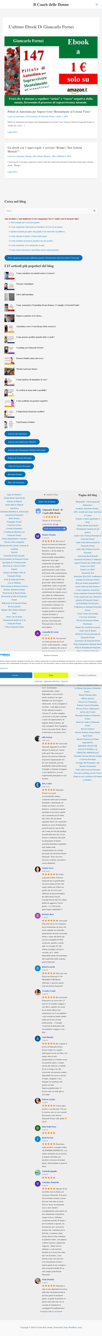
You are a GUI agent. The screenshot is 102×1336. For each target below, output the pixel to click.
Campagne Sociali (14, 521)
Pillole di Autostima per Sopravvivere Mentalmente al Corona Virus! (49, 111)
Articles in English (14, 501)
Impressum (64, 681)
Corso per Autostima (87, 617)
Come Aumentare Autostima (87, 590)
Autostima (14, 508)
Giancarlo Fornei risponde (14, 555)
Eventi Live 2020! (87, 566)
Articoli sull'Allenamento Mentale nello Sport (27, 450)
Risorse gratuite (14, 606)
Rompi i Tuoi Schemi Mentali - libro (41, 156)
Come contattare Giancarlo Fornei (88, 593)
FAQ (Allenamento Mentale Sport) (88, 644)
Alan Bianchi (47, 1037)
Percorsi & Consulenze (87, 701)
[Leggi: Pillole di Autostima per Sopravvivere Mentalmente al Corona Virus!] (50, 71)
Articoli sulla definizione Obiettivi (22, 441)
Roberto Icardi (48, 966)
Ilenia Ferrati (47, 1137)
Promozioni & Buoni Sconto (14, 593)
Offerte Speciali (87, 698)
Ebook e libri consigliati (14, 542)
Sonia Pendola (48, 1279)
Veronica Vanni (48, 990)
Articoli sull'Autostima (17, 433)
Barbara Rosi (47, 914)
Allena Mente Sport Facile (14, 498)
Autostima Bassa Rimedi (88, 556)
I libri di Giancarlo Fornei (87, 684)
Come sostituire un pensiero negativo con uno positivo (32, 240)
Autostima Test (87, 573)
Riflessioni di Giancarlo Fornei (14, 603)
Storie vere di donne (14, 616)
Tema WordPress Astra (73, 1327)
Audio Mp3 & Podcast (14, 504)
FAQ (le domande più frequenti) (88, 647)
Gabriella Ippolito (49, 1171)
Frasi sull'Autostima (16, 482)
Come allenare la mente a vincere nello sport (29, 236)
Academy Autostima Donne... (88, 508)
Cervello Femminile (14, 528)
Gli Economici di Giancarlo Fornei (40, 116)
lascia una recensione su (53, 528)
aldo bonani (47, 737)
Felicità (14, 552)
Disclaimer (87, 623)
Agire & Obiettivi (14, 494)
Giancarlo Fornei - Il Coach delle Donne (52, 511)
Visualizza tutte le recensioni (51, 1311)
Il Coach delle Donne (51, 4)
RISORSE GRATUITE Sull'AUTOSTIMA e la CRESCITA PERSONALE (88, 749)
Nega (51, 675)
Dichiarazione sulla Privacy (52, 681)
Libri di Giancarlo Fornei (14, 579)
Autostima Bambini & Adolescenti (14, 511)
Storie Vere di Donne (46, 501)
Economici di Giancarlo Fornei (87, 640)
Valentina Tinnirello (50, 1182)
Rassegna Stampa (15, 474)
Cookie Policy (38, 681)
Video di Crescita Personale (19, 466)
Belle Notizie (14, 518)
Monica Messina (49, 534)
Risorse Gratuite (87, 728)
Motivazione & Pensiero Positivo (14, 586)
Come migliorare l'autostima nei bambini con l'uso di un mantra (36, 227)
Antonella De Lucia (50, 631)
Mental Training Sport (88, 695)
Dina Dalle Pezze (49, 1126)
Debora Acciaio (48, 1099)
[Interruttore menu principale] (97, 4)
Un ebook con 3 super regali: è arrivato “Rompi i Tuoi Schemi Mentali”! (45, 149)
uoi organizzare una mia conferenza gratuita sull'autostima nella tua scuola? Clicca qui (43, 257)
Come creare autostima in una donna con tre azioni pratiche (34, 250)
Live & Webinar (14, 582)
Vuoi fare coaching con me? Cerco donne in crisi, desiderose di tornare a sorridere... (88, 776)
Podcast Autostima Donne (14, 589)
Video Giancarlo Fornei (14, 626)
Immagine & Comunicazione (14, 562)
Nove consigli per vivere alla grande (25, 222)
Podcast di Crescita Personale (20, 458)
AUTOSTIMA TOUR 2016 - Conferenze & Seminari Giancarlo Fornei (87, 607)
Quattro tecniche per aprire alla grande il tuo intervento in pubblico (38, 231)
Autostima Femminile (14, 515)
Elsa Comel (47, 783)
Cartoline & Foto (14, 525)
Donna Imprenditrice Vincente (14, 538)
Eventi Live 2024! (87, 569)
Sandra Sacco (48, 867)
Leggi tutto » (13, 132)
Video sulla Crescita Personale (87, 769)
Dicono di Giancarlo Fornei (88, 620)
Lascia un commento (16, 116)
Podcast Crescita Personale (88, 705)
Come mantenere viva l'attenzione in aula (27, 245)
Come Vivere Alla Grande (87, 613)
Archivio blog (52, 494)
